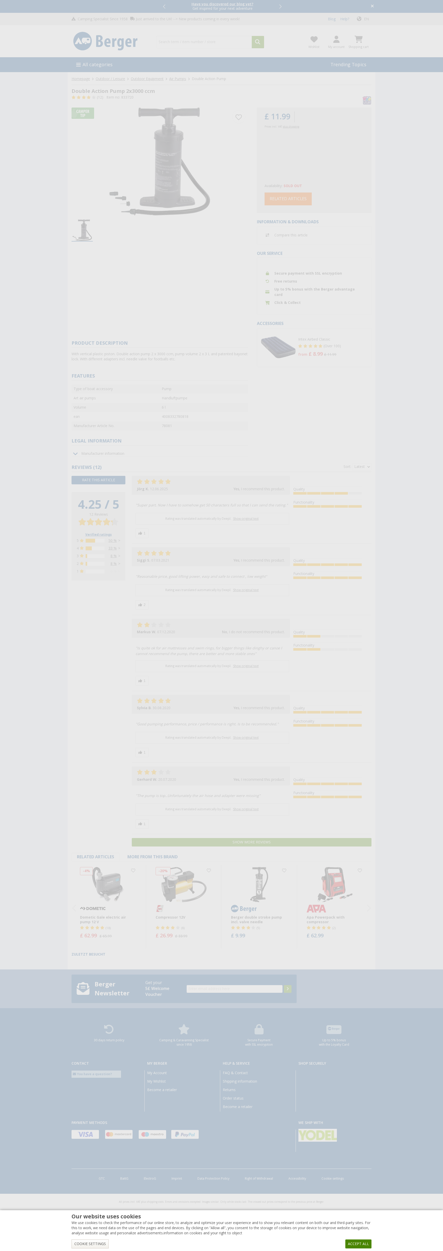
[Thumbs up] (142, 533)
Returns (229, 1090)
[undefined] (333, 347)
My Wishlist (156, 1081)
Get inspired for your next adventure (222, 6)
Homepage (81, 79)
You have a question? (94, 1074)
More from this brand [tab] (152, 856)
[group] (82, 230)
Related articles (288, 198)
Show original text (246, 519)
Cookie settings (332, 1178)
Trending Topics (348, 64)
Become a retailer (162, 1090)
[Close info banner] (372, 6)
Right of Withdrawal (259, 1178)
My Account (157, 1073)
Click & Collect (287, 303)
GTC (102, 1178)
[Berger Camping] (110, 41)
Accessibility (297, 1178)
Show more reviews (252, 842)
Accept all (358, 1244)
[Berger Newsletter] (287, 989)
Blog (332, 19)
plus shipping (291, 126)
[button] (164, 6)
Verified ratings (98, 534)
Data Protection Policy (213, 1178)
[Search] (258, 42)
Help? (344, 19)
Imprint (177, 1178)
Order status (233, 1098)
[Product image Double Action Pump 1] (160, 162)
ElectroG (150, 1178)
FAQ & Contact (235, 1073)
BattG (124, 1178)
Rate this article (98, 480)
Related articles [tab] (95, 856)
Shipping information (240, 1081)
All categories (98, 64)
